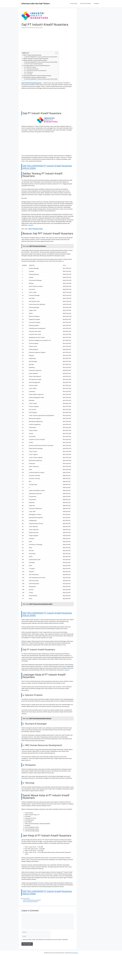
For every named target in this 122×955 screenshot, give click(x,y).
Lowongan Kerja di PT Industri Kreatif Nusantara (37, 65)
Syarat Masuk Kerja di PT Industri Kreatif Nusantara (37, 75)
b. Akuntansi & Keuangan (32, 69)
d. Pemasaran (29, 72)
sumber (30, 225)
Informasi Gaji (26, 898)
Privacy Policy (73, 3)
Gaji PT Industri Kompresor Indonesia (32, 900)
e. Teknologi (29, 73)
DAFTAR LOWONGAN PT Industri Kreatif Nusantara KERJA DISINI (41, 56)
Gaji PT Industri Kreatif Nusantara (32, 55)
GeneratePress (74, 952)
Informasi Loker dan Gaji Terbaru (35, 3)
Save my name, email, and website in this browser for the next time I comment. (45, 939)
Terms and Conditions (85, 3)
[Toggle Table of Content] (55, 53)
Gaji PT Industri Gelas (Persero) (30, 901)
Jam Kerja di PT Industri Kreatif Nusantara (34, 77)
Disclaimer (96, 3)
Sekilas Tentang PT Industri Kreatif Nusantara (36, 58)
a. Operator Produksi (31, 67)
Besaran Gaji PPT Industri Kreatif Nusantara (35, 60)
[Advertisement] (47, 41)
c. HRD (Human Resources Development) (36, 70)
